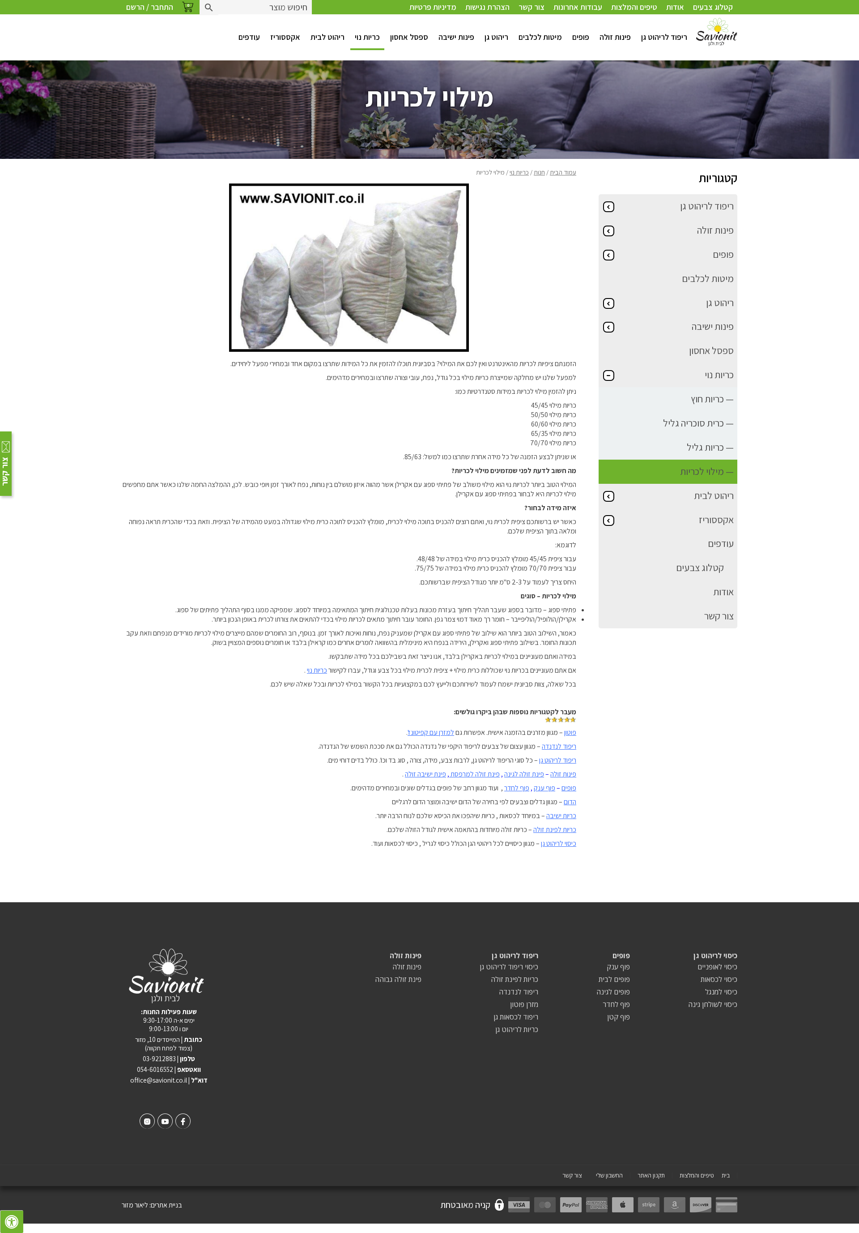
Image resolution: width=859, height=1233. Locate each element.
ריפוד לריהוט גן (664, 37)
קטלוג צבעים (713, 7)
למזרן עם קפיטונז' (431, 732)
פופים (580, 37)
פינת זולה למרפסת (474, 774)
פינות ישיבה (456, 37)
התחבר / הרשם (149, 7)
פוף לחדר (516, 788)
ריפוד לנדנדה (559, 746)
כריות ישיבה (561, 815)
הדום (570, 801)
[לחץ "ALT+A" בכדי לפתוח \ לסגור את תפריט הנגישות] (11, 1221)
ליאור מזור (135, 1205)
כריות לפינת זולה (554, 829)
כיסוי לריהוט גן (558, 843)
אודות (675, 7)
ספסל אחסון (409, 37)
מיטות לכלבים (540, 37)
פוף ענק (544, 788)
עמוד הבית (563, 172)
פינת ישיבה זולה (425, 774)
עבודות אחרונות (577, 7)
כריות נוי (367, 37)
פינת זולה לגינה (524, 774)
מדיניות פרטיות (432, 7)
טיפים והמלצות (634, 7)
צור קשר (531, 7)
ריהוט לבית (327, 37)
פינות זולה (615, 37)
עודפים (249, 37)
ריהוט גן (496, 37)
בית (726, 1175)
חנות (539, 172)
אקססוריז (285, 37)
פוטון (570, 732)
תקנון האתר (651, 1175)
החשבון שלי (609, 1175)
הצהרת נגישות (487, 7)
